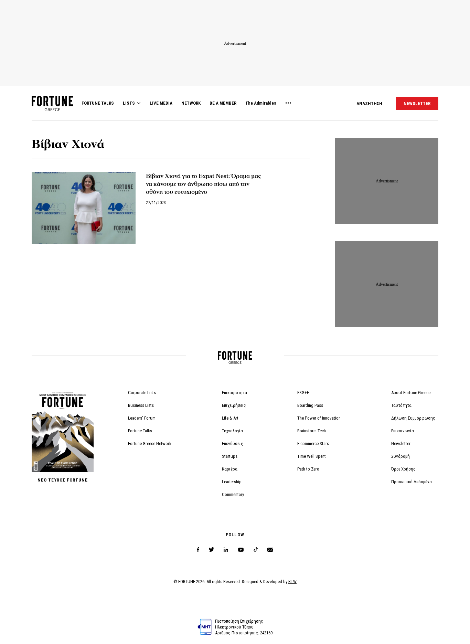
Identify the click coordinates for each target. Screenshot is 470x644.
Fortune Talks (140, 430)
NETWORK (191, 103)
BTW (292, 581)
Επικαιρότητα (234, 392)
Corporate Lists (142, 392)
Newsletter (400, 443)
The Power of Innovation (319, 418)
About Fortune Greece (410, 392)
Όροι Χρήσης (403, 469)
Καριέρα (229, 469)
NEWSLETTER (417, 103)
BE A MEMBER (223, 103)
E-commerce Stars (313, 443)
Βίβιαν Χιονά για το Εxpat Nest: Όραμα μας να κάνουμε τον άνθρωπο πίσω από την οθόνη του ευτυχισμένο (203, 184)
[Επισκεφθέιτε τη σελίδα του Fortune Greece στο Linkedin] (226, 550)
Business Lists (141, 405)
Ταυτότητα (401, 405)
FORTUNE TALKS (98, 103)
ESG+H (303, 392)
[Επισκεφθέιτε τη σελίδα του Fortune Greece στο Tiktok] (256, 550)
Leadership (232, 481)
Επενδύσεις (232, 443)
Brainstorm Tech (311, 430)
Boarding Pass (310, 405)
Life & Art (230, 418)
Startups (229, 456)
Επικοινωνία (402, 430)
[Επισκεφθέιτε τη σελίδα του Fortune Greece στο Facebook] (198, 550)
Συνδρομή (400, 456)
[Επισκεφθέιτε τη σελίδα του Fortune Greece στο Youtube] (241, 551)
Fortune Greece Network (149, 443)
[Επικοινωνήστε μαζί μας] (270, 550)
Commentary (233, 494)
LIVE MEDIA (161, 103)
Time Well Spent (311, 456)
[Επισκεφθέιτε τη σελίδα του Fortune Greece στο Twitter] (211, 550)
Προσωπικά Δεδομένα (411, 481)
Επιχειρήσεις (234, 405)
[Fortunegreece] (52, 109)
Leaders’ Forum (142, 418)
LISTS (129, 103)
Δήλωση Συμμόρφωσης (413, 418)
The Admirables (260, 103)
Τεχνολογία (232, 430)
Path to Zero (308, 469)
